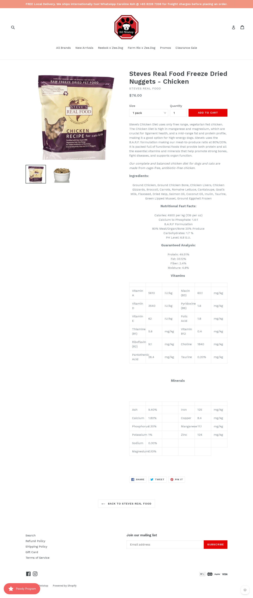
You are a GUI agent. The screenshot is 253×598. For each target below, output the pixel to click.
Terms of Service (37, 557)
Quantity (176, 106)
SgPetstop (42, 585)
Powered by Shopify (64, 585)
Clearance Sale (186, 48)
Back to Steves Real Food (129, 503)
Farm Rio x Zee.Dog (141, 48)
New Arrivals (84, 48)
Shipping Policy (36, 546)
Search (31, 535)
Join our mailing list (141, 535)
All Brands (63, 48)
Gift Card (32, 552)
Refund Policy (35, 541)
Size (132, 106)
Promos (165, 48)
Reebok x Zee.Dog (110, 48)
